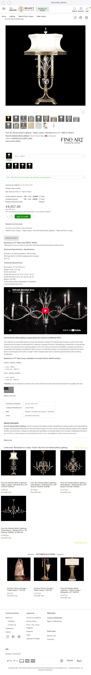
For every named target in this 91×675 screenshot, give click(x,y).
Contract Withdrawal (54, 618)
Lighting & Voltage (33, 639)
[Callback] (4, 3)
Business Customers (13, 654)
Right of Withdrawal (54, 621)
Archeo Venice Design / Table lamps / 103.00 (17, 589)
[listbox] (45, 162)
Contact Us (11, 625)
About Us (9, 618)
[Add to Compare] (15, 479)
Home (4, 16)
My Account (51, 636)
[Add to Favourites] (34, 217)
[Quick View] (21, 479)
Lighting (12, 16)
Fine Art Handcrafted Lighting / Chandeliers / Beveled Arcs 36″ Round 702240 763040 (44, 485)
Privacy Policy (31, 621)
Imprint (8, 632)
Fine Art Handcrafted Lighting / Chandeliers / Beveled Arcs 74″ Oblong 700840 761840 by (14, 530)
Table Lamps (41, 16)
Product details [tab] (11, 238)
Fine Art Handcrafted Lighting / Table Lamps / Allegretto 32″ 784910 (70, 590)
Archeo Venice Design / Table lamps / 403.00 (44, 589)
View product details (13, 141)
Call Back (10, 621)
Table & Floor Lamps (25, 16)
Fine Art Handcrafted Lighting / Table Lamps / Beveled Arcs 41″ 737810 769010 (14, 485)
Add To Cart (23, 217)
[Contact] (9, 3)
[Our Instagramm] (75, 18)
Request (41, 202)
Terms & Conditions (33, 618)
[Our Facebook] (80, 18)
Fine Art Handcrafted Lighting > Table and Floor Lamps (53, 231)
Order (28, 635)
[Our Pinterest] (86, 18)
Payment (29, 631)
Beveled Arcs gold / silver (22, 138)
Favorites (50, 639)
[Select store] (22, 9)
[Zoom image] (83, 112)
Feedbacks (9, 628)
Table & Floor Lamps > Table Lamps (19, 231)
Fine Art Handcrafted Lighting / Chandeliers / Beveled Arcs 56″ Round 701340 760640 (73, 485)
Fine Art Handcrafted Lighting (17, 136)
